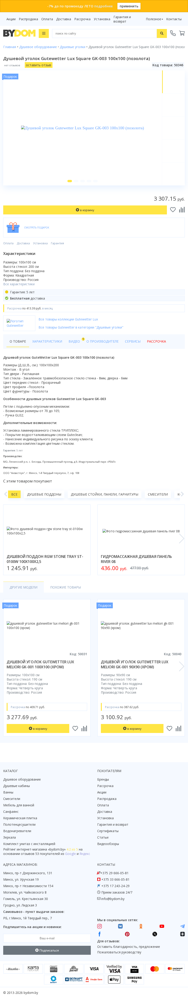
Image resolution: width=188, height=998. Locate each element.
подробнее (103, 6)
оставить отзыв (38, 65)
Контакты (174, 19)
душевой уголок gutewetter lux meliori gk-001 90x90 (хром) (134, 664)
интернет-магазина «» (41, 849)
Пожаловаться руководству (119, 952)
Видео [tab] (76, 340)
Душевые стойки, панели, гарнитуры (104, 494)
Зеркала (9, 837)
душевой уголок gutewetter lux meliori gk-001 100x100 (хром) (40, 664)
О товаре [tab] (18, 341)
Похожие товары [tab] (65, 587)
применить (129, 6)
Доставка (63, 19)
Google (70, 853)
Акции (11, 19)
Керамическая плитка (20, 818)
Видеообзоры (108, 844)
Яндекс (85, 853)
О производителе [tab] (102, 341)
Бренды (103, 779)
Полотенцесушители (19, 824)
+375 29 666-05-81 (114, 873)
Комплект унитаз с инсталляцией (29, 844)
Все (14, 494)
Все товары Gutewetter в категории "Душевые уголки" (81, 327)
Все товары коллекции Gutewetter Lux (68, 319)
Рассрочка (82, 19)
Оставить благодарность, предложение (128, 946)
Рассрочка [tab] (156, 341)
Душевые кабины (16, 786)
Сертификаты (108, 831)
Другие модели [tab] (23, 587)
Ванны (8, 792)
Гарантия (57, 243)
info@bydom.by (112, 899)
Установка (102, 19)
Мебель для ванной (18, 805)
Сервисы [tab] (133, 341)
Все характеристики (19, 284)
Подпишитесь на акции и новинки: (32, 927)
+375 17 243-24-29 (115, 886)
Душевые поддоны (44, 494)
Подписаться (49, 950)
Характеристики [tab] (47, 341)
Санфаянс (11, 811)
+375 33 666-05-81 (115, 879)
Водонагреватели (17, 831)
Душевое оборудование (22, 779)
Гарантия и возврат (122, 19)
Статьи (102, 837)
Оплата (47, 19)
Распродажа (28, 19)
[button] (69, 181)
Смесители (158, 494)
